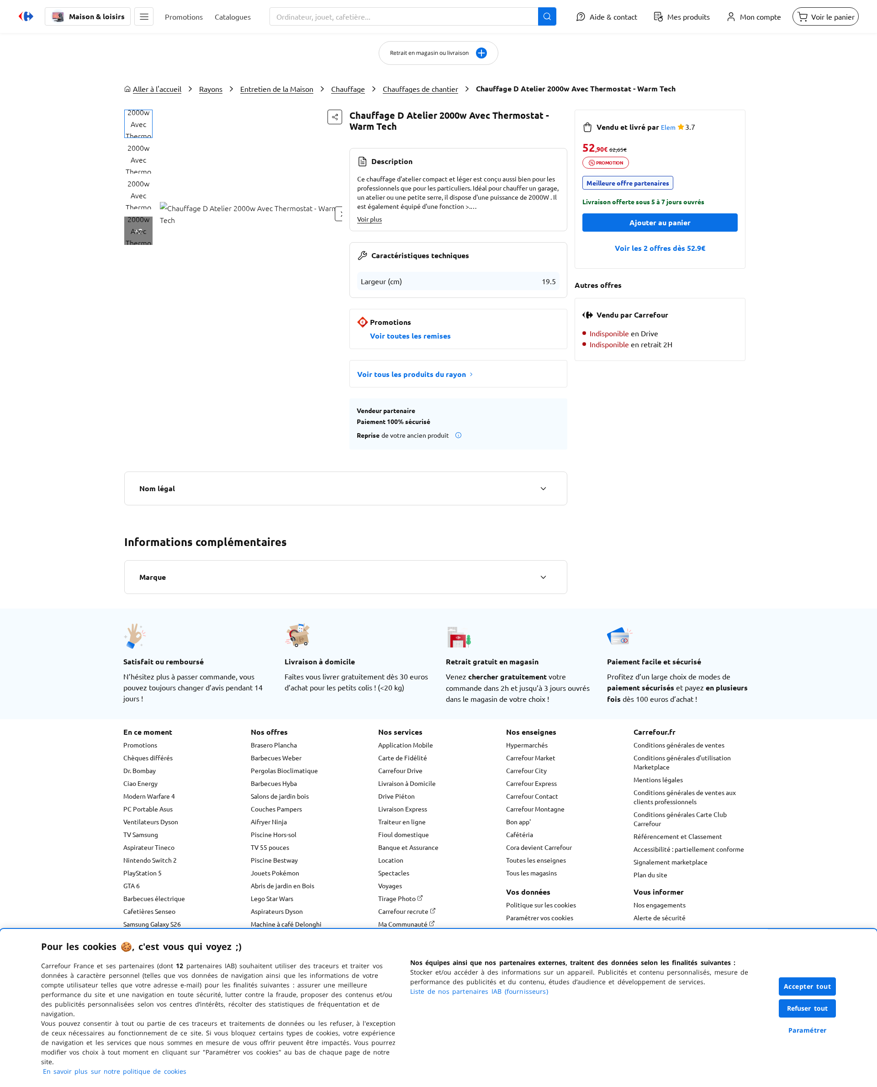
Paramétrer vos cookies (539, 917)
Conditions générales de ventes (679, 745)
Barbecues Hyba (274, 783)
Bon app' (518, 821)
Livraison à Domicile (407, 783)
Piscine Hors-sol (273, 834)
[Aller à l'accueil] (26, 16)
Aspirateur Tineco (148, 847)
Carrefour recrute (404, 911)
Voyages (390, 885)
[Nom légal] (543, 488)
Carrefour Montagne (535, 809)
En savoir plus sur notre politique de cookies (114, 1071)
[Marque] (543, 577)
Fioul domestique (403, 834)
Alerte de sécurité (660, 917)
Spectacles (393, 873)
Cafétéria (519, 834)
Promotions (140, 745)
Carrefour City (526, 770)
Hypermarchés (527, 745)
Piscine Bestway (274, 860)
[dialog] (438, 1008)
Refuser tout (807, 1008)
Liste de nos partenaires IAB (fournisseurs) (479, 991)
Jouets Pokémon (275, 873)
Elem (668, 127)
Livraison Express (402, 809)
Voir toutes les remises (410, 335)
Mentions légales (658, 779)
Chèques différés (148, 757)
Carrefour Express (531, 783)
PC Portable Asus (148, 809)
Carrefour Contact (532, 796)
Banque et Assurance (408, 847)
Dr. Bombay (139, 770)
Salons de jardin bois (280, 796)
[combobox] (412, 16)
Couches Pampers (276, 809)
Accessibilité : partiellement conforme (689, 849)
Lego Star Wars (272, 898)
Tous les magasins (531, 873)
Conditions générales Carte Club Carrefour (680, 818)
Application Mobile (405, 745)
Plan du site (650, 874)
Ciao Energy (140, 783)
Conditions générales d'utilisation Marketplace (682, 762)
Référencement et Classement (678, 836)
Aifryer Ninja (269, 821)
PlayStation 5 (142, 873)
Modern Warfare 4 (149, 796)
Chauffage (348, 88)
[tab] (138, 124)
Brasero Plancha (274, 745)
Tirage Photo (397, 898)
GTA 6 (131, 885)
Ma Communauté (403, 924)
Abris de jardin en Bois (282, 885)
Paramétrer (807, 1030)
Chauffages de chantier (420, 88)
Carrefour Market (530, 757)
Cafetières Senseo (149, 911)
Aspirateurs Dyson (277, 911)
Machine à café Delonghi (286, 924)
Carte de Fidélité (402, 757)
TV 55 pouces (270, 847)
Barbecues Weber (276, 757)
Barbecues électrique (154, 898)
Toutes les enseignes (536, 860)
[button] (143, 16)
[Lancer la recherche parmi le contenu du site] (547, 16)
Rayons (210, 88)
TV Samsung (140, 834)
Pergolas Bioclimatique (284, 770)
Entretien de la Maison (276, 88)
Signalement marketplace (671, 862)
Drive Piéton (396, 796)
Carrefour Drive (400, 770)
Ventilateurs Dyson (150, 821)
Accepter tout (807, 986)
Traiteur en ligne (402, 821)
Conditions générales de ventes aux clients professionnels (685, 797)
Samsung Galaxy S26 (152, 924)
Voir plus (369, 219)
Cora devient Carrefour (539, 847)
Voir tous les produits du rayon (411, 374)
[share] (335, 117)
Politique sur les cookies (541, 905)
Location (390, 860)
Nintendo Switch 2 (150, 860)
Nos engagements (660, 905)
